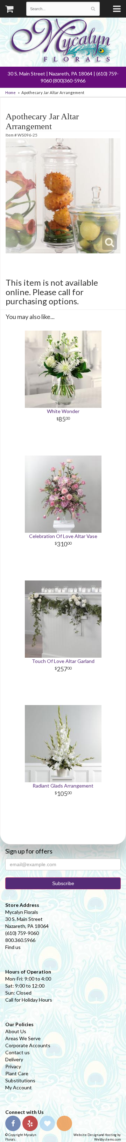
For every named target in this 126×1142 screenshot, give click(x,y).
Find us (13, 947)
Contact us (17, 1052)
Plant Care (16, 1073)
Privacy (13, 1066)
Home (10, 92)
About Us (15, 1031)
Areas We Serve (23, 1038)
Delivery (14, 1059)
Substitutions (20, 1080)
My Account (18, 1087)
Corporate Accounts (27, 1045)
